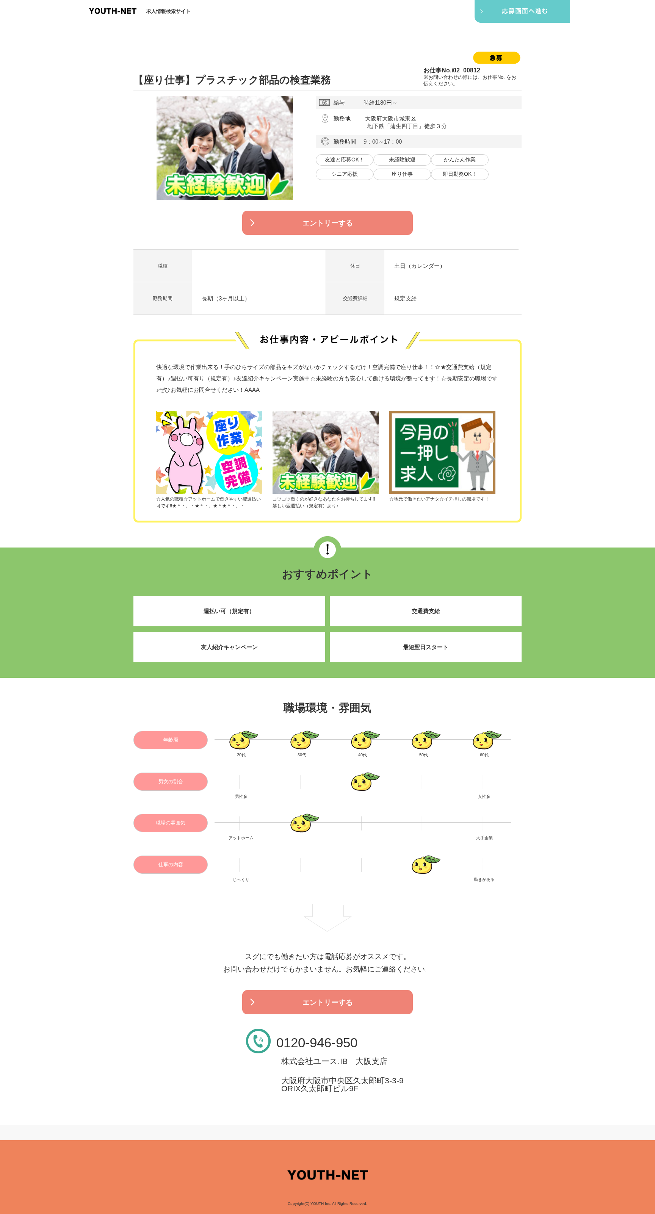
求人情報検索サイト (168, 11)
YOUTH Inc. (320, 1203)
